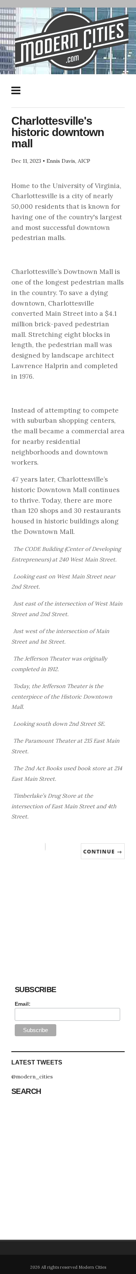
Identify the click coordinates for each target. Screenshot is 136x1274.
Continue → (102, 851)
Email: (23, 1004)
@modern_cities (32, 1076)
